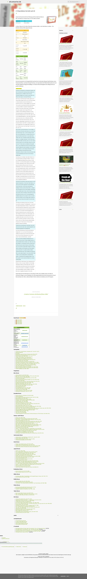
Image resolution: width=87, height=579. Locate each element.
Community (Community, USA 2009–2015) (23, 357)
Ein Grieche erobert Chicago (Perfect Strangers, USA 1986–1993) (27, 502)
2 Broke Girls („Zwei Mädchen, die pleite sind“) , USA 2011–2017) (27, 351)
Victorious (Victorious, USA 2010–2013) (23, 466)
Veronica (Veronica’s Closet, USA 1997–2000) (24, 390)
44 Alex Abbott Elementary (63, 60)
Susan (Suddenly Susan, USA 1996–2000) (23, 387)
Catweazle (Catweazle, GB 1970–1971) (23, 420)
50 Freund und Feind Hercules (21, 522)
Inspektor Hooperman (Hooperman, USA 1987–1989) (25, 488)
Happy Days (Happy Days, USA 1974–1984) (23, 402)
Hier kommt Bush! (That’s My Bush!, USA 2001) (24, 482)
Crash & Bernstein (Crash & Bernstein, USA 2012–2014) (26, 452)
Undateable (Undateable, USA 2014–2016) (23, 439)
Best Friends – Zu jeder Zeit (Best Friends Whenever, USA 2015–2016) (28, 419)
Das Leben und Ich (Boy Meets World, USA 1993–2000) (25, 454)
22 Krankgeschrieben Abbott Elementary (66, 199)
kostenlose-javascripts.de (6, 541)
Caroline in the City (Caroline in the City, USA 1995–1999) (26, 377)
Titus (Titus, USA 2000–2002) (21, 412)
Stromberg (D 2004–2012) (20, 386)
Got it (68, 576)
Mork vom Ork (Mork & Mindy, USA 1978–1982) (24, 426)
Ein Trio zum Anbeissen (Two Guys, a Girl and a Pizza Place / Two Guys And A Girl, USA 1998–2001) (34, 503)
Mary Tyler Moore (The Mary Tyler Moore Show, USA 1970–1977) (27, 381)
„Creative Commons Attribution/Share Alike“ (36, 294)
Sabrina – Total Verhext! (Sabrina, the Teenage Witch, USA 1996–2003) (28, 428)
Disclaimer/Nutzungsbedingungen (8, 546)
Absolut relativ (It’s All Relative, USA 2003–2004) (24, 395)
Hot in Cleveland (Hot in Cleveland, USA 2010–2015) (25, 506)
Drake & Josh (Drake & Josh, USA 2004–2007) (24, 455)
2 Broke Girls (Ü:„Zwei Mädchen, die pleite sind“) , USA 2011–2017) (28, 437)
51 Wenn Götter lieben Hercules (21, 521)
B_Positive (17, 353)
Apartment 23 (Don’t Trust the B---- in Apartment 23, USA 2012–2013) (28, 499)
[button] (16, 13)
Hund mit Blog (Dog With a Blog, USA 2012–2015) (25, 423)
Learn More (63, 576)
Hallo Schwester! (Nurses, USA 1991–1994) (23, 472)
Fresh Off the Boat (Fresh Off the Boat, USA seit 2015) (25, 359)
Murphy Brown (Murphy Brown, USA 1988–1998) (24, 382)
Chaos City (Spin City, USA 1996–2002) (23, 481)
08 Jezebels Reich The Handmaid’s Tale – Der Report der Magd (27, 529)
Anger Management (19, 352)
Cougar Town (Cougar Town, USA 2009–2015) (24, 356)
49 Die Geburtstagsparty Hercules (22, 523)
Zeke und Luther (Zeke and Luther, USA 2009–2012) (25, 494)
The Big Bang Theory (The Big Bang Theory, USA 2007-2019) (27, 511)
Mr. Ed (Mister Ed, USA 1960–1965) (22, 427)
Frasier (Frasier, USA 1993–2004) (21, 400)
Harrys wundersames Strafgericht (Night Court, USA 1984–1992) (27, 379)
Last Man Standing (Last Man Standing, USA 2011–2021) (26, 365)
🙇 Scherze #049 (19, 322)
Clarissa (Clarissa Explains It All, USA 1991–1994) (25, 453)
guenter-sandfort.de (5, 538)
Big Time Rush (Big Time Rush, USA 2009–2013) (24, 493)
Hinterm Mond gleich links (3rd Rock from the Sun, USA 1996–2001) (28, 422)
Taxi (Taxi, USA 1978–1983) (21, 411)
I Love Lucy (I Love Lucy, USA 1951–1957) (23, 404)
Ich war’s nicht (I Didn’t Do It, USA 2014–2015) (24, 458)
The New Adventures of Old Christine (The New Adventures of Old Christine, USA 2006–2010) (33, 413)
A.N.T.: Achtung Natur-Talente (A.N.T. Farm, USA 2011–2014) (26, 451)
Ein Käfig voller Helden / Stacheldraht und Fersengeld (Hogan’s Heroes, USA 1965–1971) (32, 476)
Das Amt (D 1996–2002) (20, 378)
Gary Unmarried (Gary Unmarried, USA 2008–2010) (25, 361)
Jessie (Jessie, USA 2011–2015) (21, 459)
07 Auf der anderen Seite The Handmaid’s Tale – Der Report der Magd (28, 530)
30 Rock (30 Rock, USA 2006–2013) (22, 375)
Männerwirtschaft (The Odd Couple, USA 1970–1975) (25, 508)
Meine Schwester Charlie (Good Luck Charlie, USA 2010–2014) (27, 460)
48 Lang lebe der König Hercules (21, 524)
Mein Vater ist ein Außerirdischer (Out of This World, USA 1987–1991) (28, 424)
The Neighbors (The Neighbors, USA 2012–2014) (24, 431)
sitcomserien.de (15, 2)
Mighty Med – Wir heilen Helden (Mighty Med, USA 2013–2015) (27, 425)
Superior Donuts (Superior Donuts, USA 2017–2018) (25, 438)
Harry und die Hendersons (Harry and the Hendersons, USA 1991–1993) (29, 421)
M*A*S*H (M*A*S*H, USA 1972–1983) (22, 471)
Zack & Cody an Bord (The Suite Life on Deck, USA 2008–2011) (27, 446)
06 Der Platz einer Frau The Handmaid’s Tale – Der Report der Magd (28, 531)
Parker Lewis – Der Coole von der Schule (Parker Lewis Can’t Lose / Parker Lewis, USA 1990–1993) (33, 408)
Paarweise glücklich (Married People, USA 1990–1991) (25, 407)
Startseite (4, 537)
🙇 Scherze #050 (19, 321)
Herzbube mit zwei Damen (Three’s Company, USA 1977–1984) (27, 362)
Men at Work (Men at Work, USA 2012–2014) (24, 405)
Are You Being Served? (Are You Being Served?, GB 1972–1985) (27, 397)
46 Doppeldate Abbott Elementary (65, 43)
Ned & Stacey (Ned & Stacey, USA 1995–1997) (24, 509)
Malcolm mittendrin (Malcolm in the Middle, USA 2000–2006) (27, 366)
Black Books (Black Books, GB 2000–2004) (23, 399)
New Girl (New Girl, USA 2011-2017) (22, 510)
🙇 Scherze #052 (19, 319)
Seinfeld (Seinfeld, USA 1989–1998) (22, 368)
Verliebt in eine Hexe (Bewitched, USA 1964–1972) (25, 432)
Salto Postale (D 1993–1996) (21, 385)
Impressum (25, 546)
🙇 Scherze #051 (19, 320)
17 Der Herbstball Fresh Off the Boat (65, 182)
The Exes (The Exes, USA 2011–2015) (22, 512)
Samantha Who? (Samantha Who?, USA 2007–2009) (25, 409)
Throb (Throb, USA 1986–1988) (21, 389)
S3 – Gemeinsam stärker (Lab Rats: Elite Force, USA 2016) (26, 430)
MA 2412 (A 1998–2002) (20, 380)
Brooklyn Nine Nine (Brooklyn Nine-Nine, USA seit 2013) (26, 355)
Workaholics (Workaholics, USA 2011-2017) (24, 391)
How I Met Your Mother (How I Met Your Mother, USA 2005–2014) (27, 363)
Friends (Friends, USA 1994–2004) (22, 360)
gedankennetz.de (24, 336)
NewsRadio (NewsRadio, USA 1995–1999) (23, 383)
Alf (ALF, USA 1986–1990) (20, 417)
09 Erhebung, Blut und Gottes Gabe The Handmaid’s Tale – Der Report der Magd (30, 528)
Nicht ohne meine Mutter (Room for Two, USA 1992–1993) (26, 384)
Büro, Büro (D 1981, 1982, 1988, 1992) (23, 376)
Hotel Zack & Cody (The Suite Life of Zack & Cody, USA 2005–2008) (28, 445)
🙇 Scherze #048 (19, 323)
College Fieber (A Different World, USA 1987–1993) (25, 500)
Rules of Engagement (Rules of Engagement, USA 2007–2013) (27, 367)
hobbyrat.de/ (24, 330)
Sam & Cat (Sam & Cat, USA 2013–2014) (23, 465)
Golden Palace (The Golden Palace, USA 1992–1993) (25, 444)
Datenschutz (18, 546)
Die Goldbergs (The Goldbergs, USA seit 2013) (24, 358)
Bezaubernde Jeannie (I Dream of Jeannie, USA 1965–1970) (26, 354)
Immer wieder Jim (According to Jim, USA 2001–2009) (25, 364)
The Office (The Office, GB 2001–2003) (23, 388)
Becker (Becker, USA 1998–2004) (21, 398)
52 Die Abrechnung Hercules (21, 520)
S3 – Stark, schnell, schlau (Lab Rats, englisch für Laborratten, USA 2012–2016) (30, 429)
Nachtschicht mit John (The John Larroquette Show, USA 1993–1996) (28, 406)
